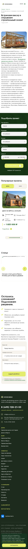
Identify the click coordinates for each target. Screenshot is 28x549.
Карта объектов (6, 474)
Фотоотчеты (5, 509)
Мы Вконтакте (9, 516)
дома (7, 186)
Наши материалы (6, 453)
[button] (23, 4)
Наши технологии (6, 455)
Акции (3, 458)
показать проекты (12, 165)
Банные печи (4, 446)
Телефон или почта (7, 352)
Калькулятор (5, 505)
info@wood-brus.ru (9, 414)
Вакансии (4, 500)
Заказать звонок (6, 410)
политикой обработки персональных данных (14, 380)
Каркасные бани (6, 438)
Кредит (3, 463)
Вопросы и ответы (6, 476)
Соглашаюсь (14, 545)
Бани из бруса (5, 440)
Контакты (4, 497)
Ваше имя (4, 345)
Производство (5, 489)
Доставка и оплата (6, 461)
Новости (3, 492)
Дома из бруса (5, 432)
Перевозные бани (6, 443)
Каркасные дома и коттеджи (9, 430)
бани (20, 186)
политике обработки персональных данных (13, 541)
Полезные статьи (6, 479)
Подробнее (5, 229)
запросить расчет (18, 410)
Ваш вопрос (5, 360)
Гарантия (3, 469)
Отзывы (3, 495)
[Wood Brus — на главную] (7, 4)
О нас (2, 487)
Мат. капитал (5, 466)
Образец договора (6, 471)
